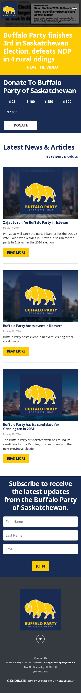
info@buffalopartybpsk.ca (59, 662)
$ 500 (67, 101)
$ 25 (12, 101)
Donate (20, 125)
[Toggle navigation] (74, 10)
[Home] (9, 10)
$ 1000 (12, 112)
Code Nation (45, 680)
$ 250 (49, 101)
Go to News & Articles (62, 157)
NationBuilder (65, 680)
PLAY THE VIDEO (42, 67)
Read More (16, 252)
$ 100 (31, 101)
